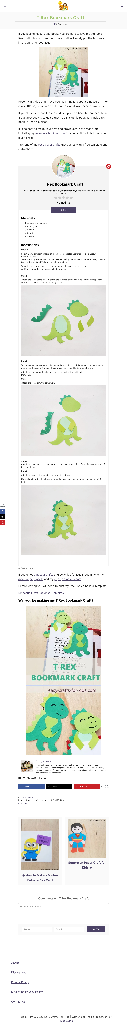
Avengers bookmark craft (51, 133)
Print (63, 210)
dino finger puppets (30, 579)
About (15, 963)
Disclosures (18, 972)
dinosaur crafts (43, 574)
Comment (96, 929)
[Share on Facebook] (2, 511)
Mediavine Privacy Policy (27, 991)
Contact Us (18, 1001)
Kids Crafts (23, 803)
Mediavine (66, 1020)
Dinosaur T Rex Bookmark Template (41, 592)
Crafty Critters (27, 797)
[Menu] (5, 5)
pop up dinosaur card (67, 579)
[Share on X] (2, 516)
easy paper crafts (49, 144)
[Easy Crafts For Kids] (63, 5)
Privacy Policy (20, 982)
